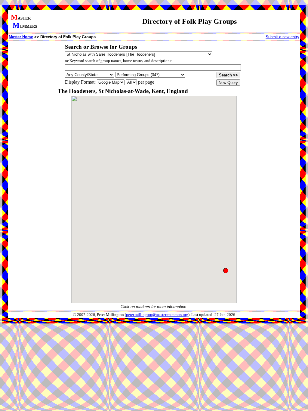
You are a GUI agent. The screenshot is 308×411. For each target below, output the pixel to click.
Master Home (21, 37)
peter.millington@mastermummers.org (157, 315)
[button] (226, 271)
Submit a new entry (282, 37)
